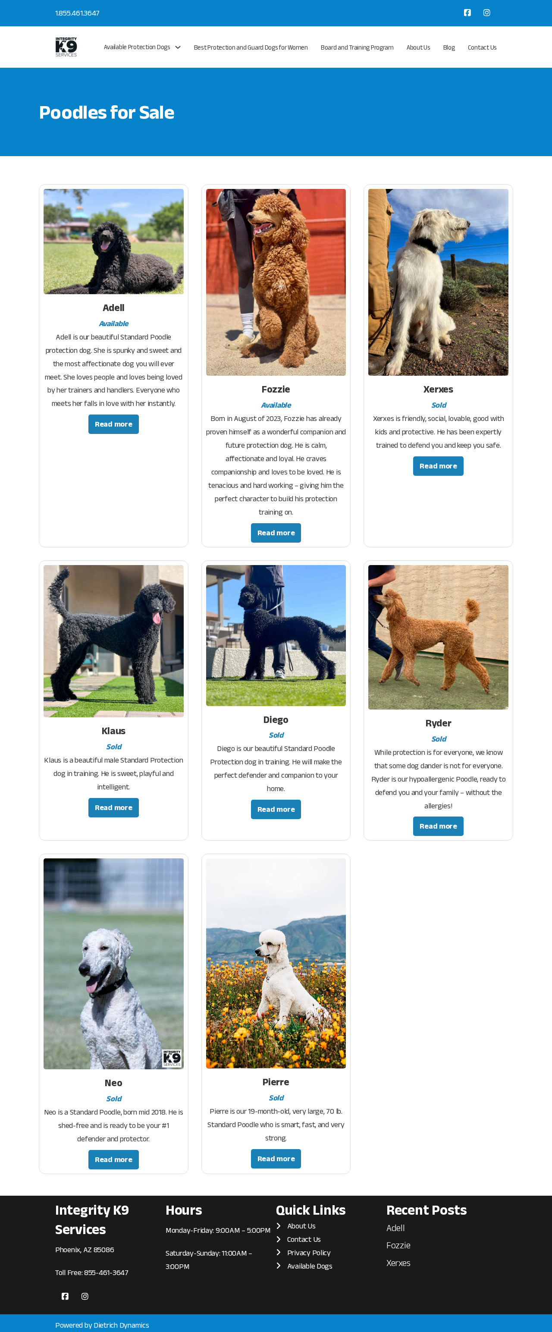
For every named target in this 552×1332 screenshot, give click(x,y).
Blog (449, 47)
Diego (276, 719)
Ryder (439, 723)
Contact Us (482, 47)
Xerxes (438, 389)
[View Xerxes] (438, 281)
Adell (114, 307)
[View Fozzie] (276, 281)
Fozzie (276, 389)
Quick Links (311, 1209)
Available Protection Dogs (137, 46)
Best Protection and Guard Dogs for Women (251, 47)
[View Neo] (114, 963)
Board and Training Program (357, 47)
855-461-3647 (106, 1272)
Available (114, 323)
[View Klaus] (114, 640)
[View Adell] (114, 241)
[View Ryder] (438, 636)
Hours (184, 1209)
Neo (113, 1082)
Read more (113, 424)
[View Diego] (276, 635)
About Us (418, 47)
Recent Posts (426, 1209)
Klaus (114, 730)
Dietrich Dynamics (121, 1325)
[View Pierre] (276, 962)
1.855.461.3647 (77, 13)
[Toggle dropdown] (178, 47)
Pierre (276, 1081)
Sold (438, 405)
